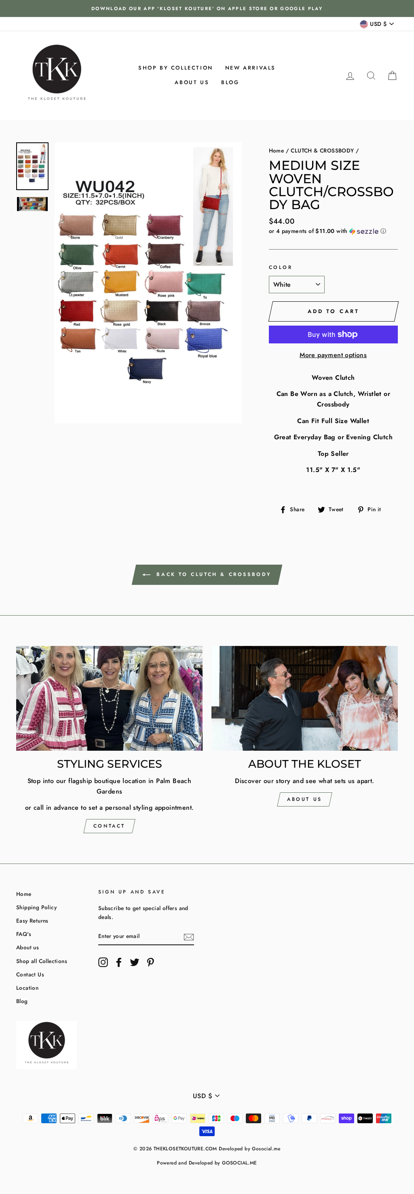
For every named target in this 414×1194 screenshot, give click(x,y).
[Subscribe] (189, 936)
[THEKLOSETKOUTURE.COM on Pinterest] (150, 962)
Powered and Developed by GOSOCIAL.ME (207, 1162)
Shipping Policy (36, 907)
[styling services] (109, 698)
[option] (207, 8)
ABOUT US (304, 799)
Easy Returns (32, 921)
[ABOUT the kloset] (304, 698)
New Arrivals (250, 68)
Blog (230, 82)
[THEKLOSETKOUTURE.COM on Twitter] (134, 962)
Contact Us (30, 974)
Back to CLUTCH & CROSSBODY (213, 574)
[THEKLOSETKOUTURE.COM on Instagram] (103, 962)
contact (109, 826)
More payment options (333, 355)
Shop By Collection (175, 68)
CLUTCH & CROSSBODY (322, 150)
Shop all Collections (41, 961)
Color (281, 267)
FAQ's (23, 934)
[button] (333, 231)
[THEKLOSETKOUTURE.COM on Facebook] (119, 962)
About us (192, 82)
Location (27, 988)
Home (276, 150)
